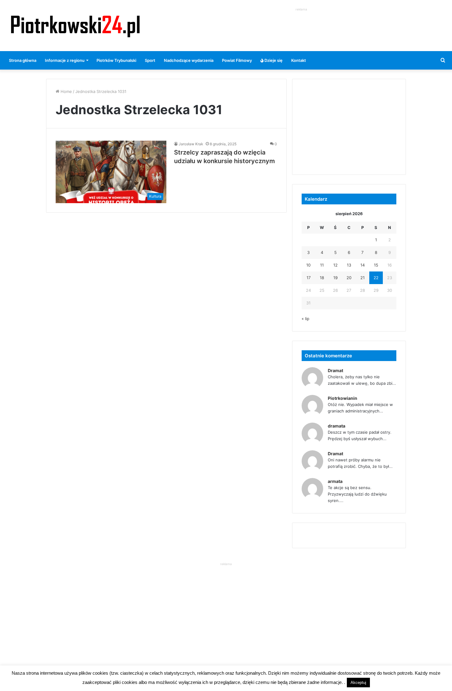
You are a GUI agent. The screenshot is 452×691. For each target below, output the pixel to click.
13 (349, 265)
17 (309, 277)
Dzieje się (273, 60)
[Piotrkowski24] (75, 25)
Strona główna (22, 60)
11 (322, 265)
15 (376, 265)
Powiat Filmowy (237, 60)
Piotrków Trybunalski (116, 60)
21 (362, 277)
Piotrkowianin (342, 398)
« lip (305, 318)
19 (335, 277)
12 (335, 265)
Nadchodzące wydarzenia (188, 60)
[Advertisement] (301, 26)
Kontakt (298, 60)
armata (335, 481)
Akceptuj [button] (358, 682)
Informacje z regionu (65, 60)
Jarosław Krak (191, 144)
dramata (336, 425)
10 (308, 265)
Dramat (335, 370)
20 (349, 277)
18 (322, 277)
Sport (150, 60)
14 (362, 265)
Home (65, 91)
